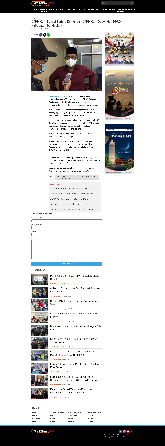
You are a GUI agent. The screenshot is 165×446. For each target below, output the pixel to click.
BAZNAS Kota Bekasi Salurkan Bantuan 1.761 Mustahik (70, 199)
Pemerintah (57, 296)
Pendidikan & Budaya (60, 283)
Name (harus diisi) (36, 218)
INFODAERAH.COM (57, 96)
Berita (52, 309)
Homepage (90, 422)
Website (33, 231)
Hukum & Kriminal (59, 334)
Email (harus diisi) (36, 225)
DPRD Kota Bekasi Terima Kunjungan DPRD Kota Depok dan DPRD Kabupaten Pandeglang (76, 177)
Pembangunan (73, 416)
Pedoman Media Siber (94, 413)
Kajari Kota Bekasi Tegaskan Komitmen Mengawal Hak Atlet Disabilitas (71, 391)
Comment (34, 238)
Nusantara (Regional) (75, 413)
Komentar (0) (98, 35)
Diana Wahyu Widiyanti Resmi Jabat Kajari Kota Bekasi (69, 204)
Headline (34, 416)
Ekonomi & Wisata (55, 321)
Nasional (53, 419)
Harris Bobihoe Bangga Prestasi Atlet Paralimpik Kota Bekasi (76, 366)
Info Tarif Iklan (92, 416)
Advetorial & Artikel (57, 413)
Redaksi (124, 435)
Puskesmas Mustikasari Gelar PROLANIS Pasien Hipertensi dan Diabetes (72, 353)
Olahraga (57, 372)
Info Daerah (35, 419)
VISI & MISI (90, 419)
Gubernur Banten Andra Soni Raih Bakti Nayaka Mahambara (71, 194)
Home (51, 283)
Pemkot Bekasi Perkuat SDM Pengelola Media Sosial (69, 188)
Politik (70, 419)
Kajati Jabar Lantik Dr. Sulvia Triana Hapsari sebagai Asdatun (71, 209)
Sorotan (34, 422)
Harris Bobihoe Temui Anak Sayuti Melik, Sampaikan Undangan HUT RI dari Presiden (73, 378)
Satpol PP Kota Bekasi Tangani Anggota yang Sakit (74, 303)
